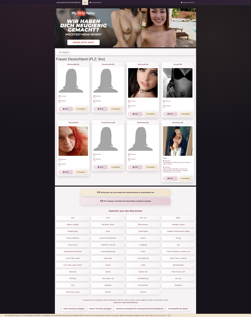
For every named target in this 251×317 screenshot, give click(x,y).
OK (169, 315)
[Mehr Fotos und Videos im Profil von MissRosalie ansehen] (143, 138)
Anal (72, 218)
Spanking (108, 285)
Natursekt (72, 272)
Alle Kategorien (64, 52)
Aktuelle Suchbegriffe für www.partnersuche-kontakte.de (139, 309)
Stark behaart (143, 285)
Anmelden (81, 109)
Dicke (108, 231)
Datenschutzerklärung (160, 315)
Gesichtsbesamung (108, 251)
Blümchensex (143, 224)
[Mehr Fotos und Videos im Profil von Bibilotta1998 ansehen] (73, 80)
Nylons (107, 272)
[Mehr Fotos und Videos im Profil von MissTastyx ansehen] (177, 141)
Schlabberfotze (143, 278)
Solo (72, 285)
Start (86, 2)
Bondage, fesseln (178, 224)
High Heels (108, 258)
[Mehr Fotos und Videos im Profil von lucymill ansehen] (177, 83)
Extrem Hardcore (72, 238)
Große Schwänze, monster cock (178, 251)
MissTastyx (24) (177, 122)
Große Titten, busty (73, 258)
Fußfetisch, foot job (108, 245)
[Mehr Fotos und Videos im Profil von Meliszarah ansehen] (143, 83)
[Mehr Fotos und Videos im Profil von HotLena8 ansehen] (73, 141)
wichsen (143, 292)
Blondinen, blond (108, 224)
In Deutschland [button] (96, 2)
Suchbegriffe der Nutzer (178, 309)
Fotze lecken (72, 245)
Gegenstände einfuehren (73, 251)
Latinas (108, 265)
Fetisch (143, 238)
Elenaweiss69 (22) (108, 64)
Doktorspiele (143, 231)
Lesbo (143, 265)
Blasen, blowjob (72, 224)
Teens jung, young (72, 292)
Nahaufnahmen (178, 265)
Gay (178, 245)
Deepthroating (73, 231)
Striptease (178, 285)
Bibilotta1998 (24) (73, 64)
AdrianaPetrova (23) (108, 122)
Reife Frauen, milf (178, 272)
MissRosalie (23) (143, 122)
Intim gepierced (143, 258)
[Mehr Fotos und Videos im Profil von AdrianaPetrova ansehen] (108, 138)
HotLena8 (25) (73, 122)
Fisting (178, 238)
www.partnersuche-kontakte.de (68, 2)
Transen (108, 292)
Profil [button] (66, 109)
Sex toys (178, 278)
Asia (108, 218)
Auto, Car (143, 218)
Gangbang (143, 245)
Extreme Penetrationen (108, 238)
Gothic (143, 251)
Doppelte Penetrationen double (178, 231)
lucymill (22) (178, 64)
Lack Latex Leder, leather (72, 265)
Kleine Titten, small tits (178, 258)
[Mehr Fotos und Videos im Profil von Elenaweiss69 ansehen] (108, 80)
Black (178, 218)
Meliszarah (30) (143, 64)
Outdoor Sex (143, 272)
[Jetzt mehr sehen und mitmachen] (125, 28)
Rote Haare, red (108, 278)
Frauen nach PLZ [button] (188, 2)
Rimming (73, 278)
